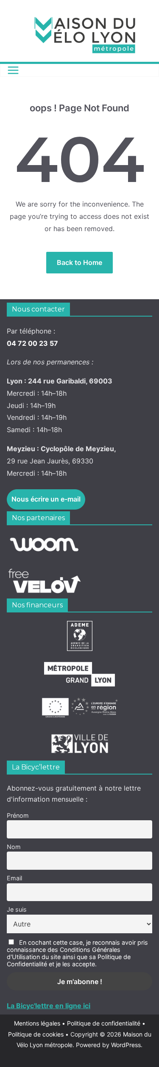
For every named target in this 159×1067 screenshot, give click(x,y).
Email (14, 878)
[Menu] (13, 70)
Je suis (17, 909)
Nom (14, 846)
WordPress (126, 1044)
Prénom (18, 815)
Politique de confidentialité (104, 1023)
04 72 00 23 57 (32, 343)
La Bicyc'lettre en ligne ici (48, 1005)
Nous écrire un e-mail (46, 499)
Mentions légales (39, 1023)
